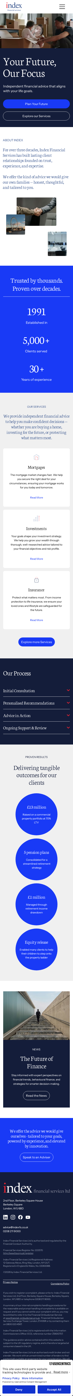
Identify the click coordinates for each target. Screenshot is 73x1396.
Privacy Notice (10, 1282)
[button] (66, 44)
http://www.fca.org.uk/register (18, 1253)
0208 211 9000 (12, 1231)
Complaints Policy (60, 1283)
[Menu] (62, 6)
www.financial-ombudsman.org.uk (23, 1318)
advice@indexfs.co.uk (15, 1227)
